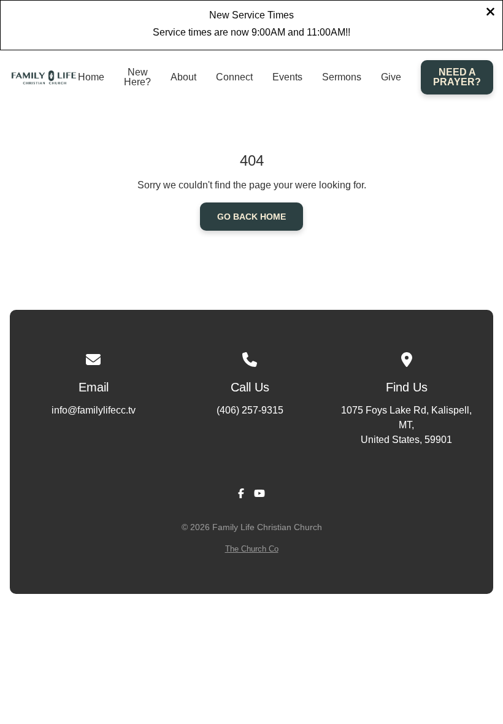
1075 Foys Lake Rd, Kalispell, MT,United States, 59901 (406, 425)
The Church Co (251, 548)
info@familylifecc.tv (94, 410)
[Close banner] (490, 13)
